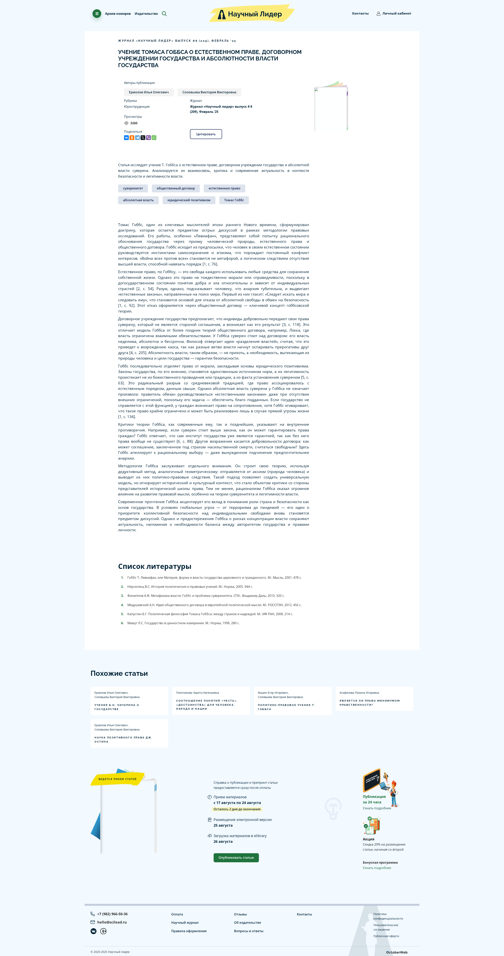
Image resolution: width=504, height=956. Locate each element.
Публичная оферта (386, 936)
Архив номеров (118, 13)
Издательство (146, 13)
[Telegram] (137, 137)
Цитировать (206, 134)
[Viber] (148, 137)
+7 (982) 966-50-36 (112, 913)
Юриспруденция (137, 106)
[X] (143, 137)
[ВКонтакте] (126, 137)
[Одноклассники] (132, 137)
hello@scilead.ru (112, 922)
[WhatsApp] (154, 137)
